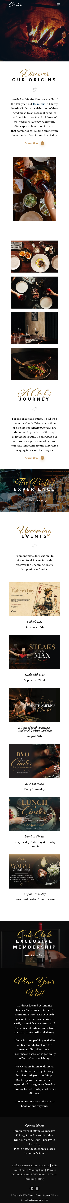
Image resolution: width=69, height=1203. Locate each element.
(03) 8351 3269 (42, 1101)
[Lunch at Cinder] (34, 814)
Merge (45, 1200)
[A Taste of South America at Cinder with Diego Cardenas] (34, 705)
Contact (44, 1165)
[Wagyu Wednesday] (34, 871)
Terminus (39, 103)
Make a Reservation (24, 1165)
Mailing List (36, 1169)
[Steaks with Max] (34, 652)
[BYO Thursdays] (34, 761)
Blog (41, 1178)
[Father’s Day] (34, 599)
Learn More (31, 143)
